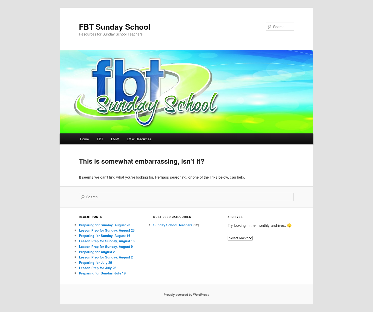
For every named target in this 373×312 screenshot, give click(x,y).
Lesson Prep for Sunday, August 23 (106, 230)
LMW (115, 138)
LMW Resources (139, 138)
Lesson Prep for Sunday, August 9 (106, 246)
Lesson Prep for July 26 (97, 267)
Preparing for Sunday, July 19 (102, 273)
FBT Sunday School (114, 26)
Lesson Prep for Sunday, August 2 (106, 257)
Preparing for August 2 (97, 251)
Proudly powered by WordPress (186, 294)
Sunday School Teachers (172, 224)
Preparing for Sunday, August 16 (104, 235)
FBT (100, 138)
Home (84, 138)
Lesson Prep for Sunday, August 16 (106, 240)
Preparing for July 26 (95, 262)
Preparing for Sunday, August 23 (104, 224)
